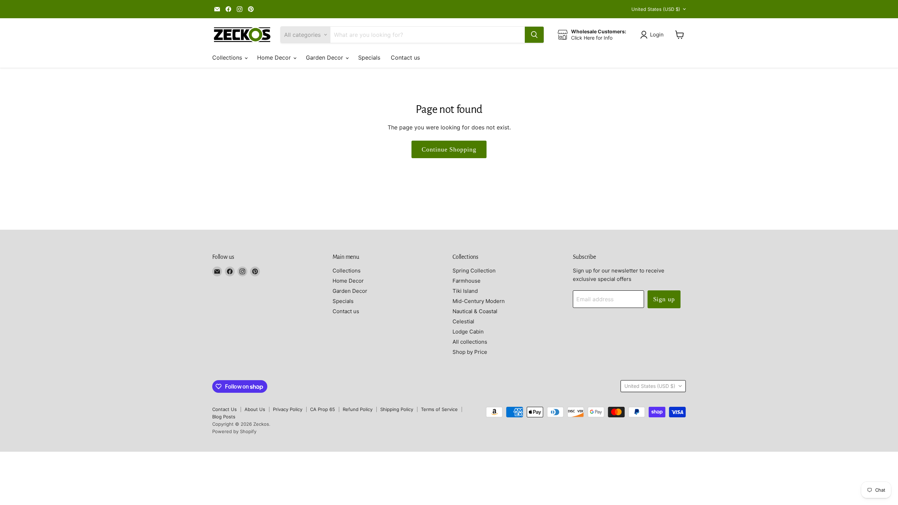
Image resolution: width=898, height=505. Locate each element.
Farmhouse (467, 280)
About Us (254, 409)
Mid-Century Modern (479, 301)
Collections (228, 57)
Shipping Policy (396, 409)
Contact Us (224, 409)
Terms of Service (439, 409)
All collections (470, 341)
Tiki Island (465, 291)
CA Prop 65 (322, 409)
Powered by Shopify (234, 431)
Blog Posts (223, 416)
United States (655, 9)
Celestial (463, 321)
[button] (653, 35)
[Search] (534, 35)
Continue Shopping (449, 149)
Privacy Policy (287, 409)
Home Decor (275, 57)
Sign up (664, 299)
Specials (369, 57)
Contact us (405, 57)
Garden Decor (325, 57)
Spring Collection (474, 270)
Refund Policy (358, 409)
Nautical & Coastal (475, 311)
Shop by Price (470, 352)
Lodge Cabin (468, 331)
